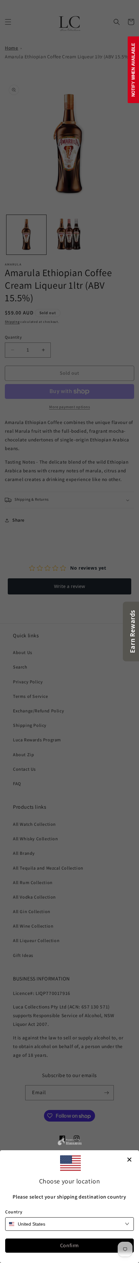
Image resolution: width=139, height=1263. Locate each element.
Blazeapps (74, 1142)
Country (13, 1212)
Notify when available (133, 70)
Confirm (69, 1245)
